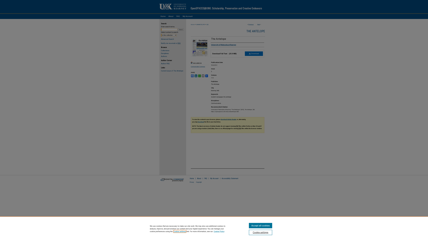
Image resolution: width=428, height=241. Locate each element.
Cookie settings (180, 231)
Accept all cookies (260, 225)
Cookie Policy (219, 231)
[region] (214, 228)
